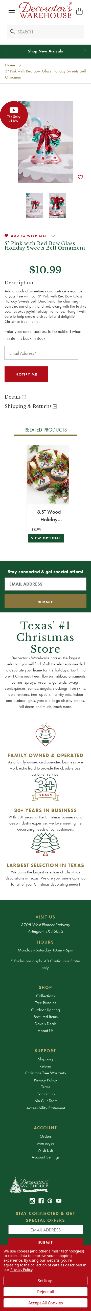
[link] (32, 1201)
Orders (46, 1136)
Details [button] (13, 397)
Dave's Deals (45, 1023)
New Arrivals (50, 51)
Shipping (45, 1059)
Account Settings (45, 1157)
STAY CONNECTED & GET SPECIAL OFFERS (46, 1216)
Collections (45, 996)
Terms (45, 1087)
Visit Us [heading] (46, 917)
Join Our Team (45, 1100)
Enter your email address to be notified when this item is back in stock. (43, 334)
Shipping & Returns (29, 406)
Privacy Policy (45, 1080)
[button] (11, 11)
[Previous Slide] (6, 51)
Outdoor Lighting (45, 1010)
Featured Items (46, 1016)
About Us (45, 1030)
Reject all (45, 1292)
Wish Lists (45, 1150)
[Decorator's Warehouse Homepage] (45, 1184)
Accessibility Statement (45, 1108)
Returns (45, 1066)
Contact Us (45, 1094)
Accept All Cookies (45, 1303)
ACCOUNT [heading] (45, 1128)
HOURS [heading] (45, 942)
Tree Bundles (45, 1002)
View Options (46, 538)
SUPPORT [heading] (45, 1051)
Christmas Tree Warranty (45, 1073)
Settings (45, 1280)
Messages (45, 1143)
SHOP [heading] (45, 987)
